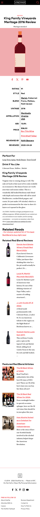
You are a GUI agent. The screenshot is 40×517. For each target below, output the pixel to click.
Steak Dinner (21, 160)
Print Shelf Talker (29, 136)
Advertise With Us (6, 503)
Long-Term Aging (9, 160)
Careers (3, 506)
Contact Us (24, 503)
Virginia (24, 116)
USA (23, 119)
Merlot (24, 98)
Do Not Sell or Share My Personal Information (20, 483)
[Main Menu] (2, 2)
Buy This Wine (27, 131)
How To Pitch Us (26, 506)
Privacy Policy (25, 509)
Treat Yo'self (31, 160)
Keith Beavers (27, 140)
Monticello (26, 113)
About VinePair (5, 500)
